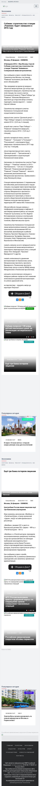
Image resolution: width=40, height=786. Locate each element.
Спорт (29, 749)
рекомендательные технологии (20, 782)
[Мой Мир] (23, 300)
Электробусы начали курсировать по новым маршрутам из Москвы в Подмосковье (18, 718)
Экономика (29, 342)
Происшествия (11, 752)
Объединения (27, 419)
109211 (20, 713)
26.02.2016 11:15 (12, 359)
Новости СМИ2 (6, 649)
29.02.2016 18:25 (22, 57)
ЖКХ (34, 15)
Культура (21, 749)
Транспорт (18, 15)
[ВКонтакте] (17, 300)
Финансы (11, 15)
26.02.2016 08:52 (12, 633)
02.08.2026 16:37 (10, 713)
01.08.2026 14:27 (10, 440)
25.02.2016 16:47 (12, 593)
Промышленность (27, 15)
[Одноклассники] (20, 300)
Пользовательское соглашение (21, 773)
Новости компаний (26, 752)
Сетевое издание (17, 765)
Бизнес (3, 17)
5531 (20, 633)
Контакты (20, 755)
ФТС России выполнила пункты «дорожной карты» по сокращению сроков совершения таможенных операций (19, 601)
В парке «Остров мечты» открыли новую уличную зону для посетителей (18, 444)
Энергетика (5, 15)
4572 (20, 593)
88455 (19, 440)
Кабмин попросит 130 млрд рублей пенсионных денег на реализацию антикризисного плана (18, 329)
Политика (18, 745)
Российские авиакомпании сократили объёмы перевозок (19, 638)
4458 (20, 322)
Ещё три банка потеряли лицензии (16, 365)
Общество (12, 749)
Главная (10, 745)
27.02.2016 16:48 (12, 322)
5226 (20, 359)
